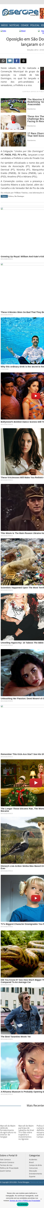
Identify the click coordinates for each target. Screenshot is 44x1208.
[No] (41, 1199)
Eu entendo (22, 1204)
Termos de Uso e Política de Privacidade (25, 1200)
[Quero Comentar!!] (10, 61)
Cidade (25, 25)
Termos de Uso (6, 1165)
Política (10, 196)
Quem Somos (5, 1171)
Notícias (14, 25)
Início (4, 25)
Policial (34, 25)
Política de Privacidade (9, 1168)
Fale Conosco (5, 1159)
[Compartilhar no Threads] (23, 61)
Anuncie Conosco (7, 1162)
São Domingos (19, 196)
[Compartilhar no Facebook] (17, 61)
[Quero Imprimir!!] (3, 61)
